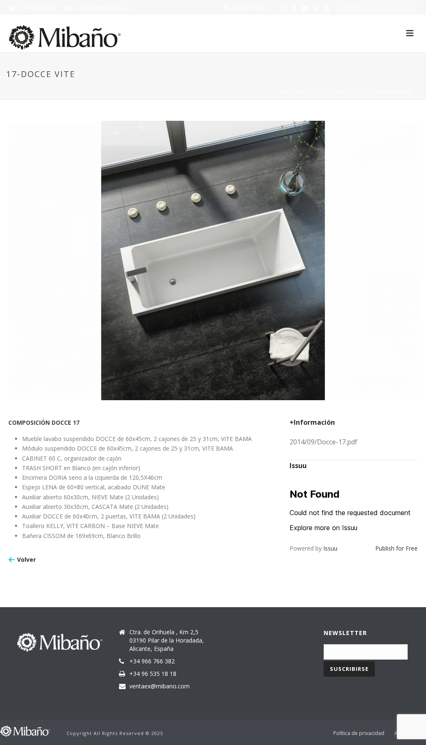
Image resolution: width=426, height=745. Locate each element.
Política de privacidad (358, 733)
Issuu (330, 548)
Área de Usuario (250, 7)
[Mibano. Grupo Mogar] (25, 731)
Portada (290, 92)
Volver (26, 559)
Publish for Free (396, 548)
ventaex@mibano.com (103, 7)
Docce (359, 92)
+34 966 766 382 (38, 7)
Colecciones (326, 92)
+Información (312, 422)
